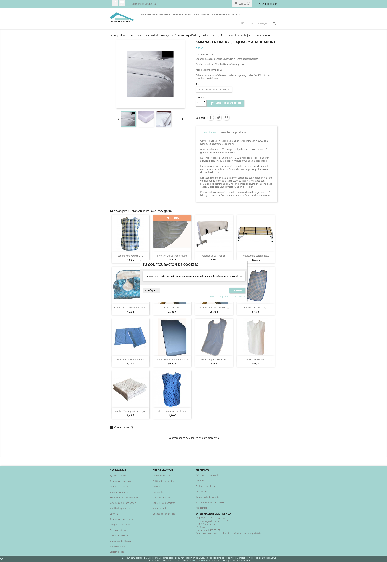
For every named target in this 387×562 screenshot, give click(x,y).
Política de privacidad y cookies (227, 296)
